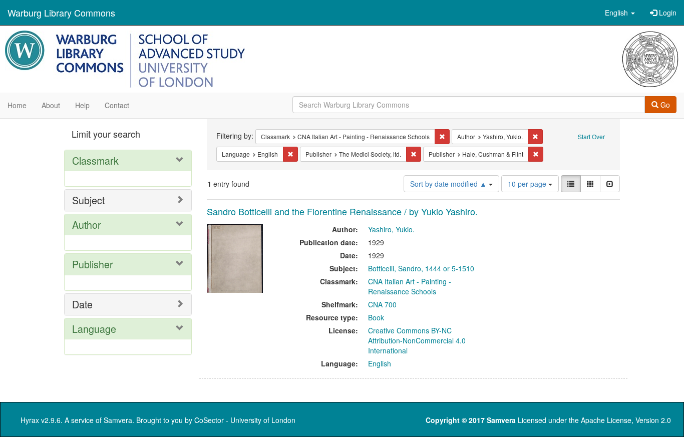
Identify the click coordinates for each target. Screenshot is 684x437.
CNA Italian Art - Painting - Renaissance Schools (409, 286)
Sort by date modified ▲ (449, 184)
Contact (117, 105)
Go (664, 105)
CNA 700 (382, 304)
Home (17, 105)
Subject (88, 200)
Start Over (591, 136)
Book (376, 317)
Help (82, 105)
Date (82, 304)
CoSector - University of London (244, 420)
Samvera (118, 420)
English (379, 363)
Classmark (95, 160)
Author (86, 224)
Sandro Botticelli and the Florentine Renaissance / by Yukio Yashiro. (342, 211)
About (51, 105)
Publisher (92, 264)
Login (666, 13)
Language (94, 328)
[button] (619, 12)
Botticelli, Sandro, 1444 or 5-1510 (421, 268)
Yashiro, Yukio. (391, 229)
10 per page (528, 184)
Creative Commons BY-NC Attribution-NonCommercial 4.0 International (417, 340)
